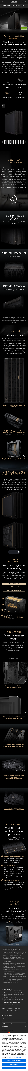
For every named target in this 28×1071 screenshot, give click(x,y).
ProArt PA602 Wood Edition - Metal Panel (13, 6)
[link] (14, 2)
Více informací (13, 552)
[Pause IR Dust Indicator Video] (25, 712)
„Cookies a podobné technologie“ (14, 1057)
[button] (2, 2)
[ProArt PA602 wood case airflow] (24, 455)
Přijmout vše (14, 1068)
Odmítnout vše (14, 1064)
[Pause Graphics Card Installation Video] (25, 681)
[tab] (14, 584)
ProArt (15, 1010)
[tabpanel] (14, 608)
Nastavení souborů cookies (14, 1060)
